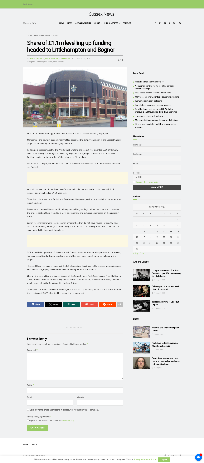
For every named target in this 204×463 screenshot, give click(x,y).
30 (137, 249)
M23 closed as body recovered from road (153, 93)
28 (171, 243)
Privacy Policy (68, 421)
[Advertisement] (77, 178)
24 (144, 243)
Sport (97, 23)
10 (144, 231)
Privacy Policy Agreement (39, 416)
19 (157, 237)
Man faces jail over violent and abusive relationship (157, 97)
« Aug (135, 253)
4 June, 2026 (158, 334)
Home (61, 23)
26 (157, 243)
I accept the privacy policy (147, 182)
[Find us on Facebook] (155, 23)
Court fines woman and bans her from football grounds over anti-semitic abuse (166, 361)
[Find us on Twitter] (160, 23)
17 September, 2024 (82, 58)
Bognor (55, 35)
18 (150, 237)
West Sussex (45, 35)
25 (150, 243)
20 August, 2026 (159, 280)
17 (144, 237)
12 (157, 231)
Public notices (111, 23)
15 (178, 231)
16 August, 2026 (159, 308)
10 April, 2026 (158, 350)
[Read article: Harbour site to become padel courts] (141, 332)
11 (150, 231)
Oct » (142, 253)
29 (178, 243)
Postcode (137, 173)
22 (178, 237)
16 (137, 237)
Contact (30, 4)
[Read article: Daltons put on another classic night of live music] (141, 291)
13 (164, 231)
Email (30, 397)
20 (164, 237)
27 (164, 243)
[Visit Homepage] (102, 14)
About (25, 4)
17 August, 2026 (159, 293)
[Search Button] (180, 23)
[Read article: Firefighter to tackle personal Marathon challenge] (141, 348)
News (69, 23)
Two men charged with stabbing (149, 116)
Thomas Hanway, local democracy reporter (49, 58)
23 (137, 243)
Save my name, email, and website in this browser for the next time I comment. (64, 410)
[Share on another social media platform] (120, 304)
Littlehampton (41, 62)
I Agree (164, 459)
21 (171, 237)
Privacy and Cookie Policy (145, 459)
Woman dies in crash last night (148, 101)
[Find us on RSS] (169, 23)
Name (30, 385)
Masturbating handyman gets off (149, 82)
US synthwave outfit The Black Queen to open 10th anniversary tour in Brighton (166, 273)
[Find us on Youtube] (165, 23)
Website (80, 397)
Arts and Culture (83, 23)
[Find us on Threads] (174, 23)
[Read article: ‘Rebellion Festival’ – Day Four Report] (141, 306)
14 (171, 231)
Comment (32, 350)
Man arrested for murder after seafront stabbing (156, 120)
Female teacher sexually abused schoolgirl (153, 105)
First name (138, 145)
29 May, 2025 (158, 368)
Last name (138, 154)
